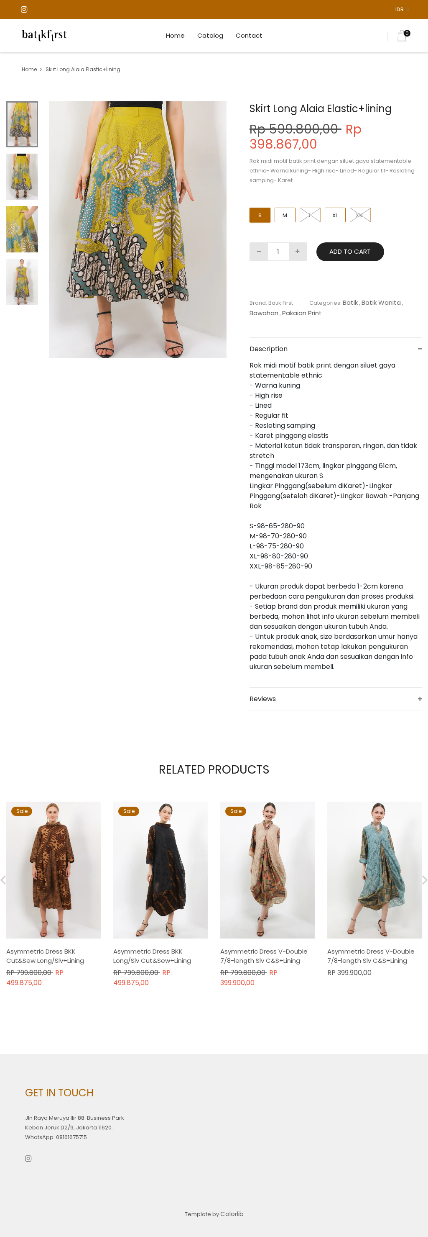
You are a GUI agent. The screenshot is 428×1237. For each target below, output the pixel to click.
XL (335, 215)
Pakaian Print (302, 313)
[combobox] (403, 9)
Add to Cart (350, 251)
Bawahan (264, 313)
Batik (350, 302)
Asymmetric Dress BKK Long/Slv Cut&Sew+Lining (152, 956)
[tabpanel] (138, 229)
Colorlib (232, 1213)
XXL (360, 215)
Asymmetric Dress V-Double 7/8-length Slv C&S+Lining (264, 956)
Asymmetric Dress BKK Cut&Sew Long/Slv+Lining (45, 956)
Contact (249, 35)
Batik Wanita (381, 302)
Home (175, 35)
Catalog (210, 35)
